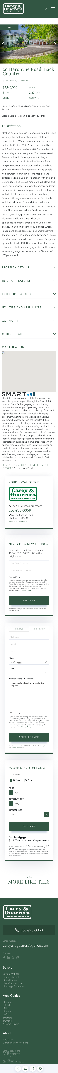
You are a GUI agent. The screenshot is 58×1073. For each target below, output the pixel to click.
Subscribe (29, 600)
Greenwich (42, 465)
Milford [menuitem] (6, 1008)
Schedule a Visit (39, 629)
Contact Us (13, 522)
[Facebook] (4, 958)
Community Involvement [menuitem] (15, 1042)
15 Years (28, 780)
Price (11, 788)
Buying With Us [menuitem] (11, 973)
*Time (11, 668)
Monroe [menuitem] (7, 1011)
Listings (15, 465)
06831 (8, 468)
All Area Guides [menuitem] (11, 1023)
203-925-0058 (20, 510)
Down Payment (16, 799)
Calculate (29, 826)
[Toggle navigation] (53, 8)
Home (5, 465)
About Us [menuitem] (8, 1039)
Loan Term (14, 774)
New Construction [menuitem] (12, 983)
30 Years (16, 780)
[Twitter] (13, 958)
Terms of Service (16, 747)
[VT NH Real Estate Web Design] (29, 1053)
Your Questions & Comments (21, 678)
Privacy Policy (26, 590)
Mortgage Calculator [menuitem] (13, 986)
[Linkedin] (8, 958)
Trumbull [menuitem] (7, 1020)
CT (22, 465)
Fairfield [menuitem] (7, 1005)
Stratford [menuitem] (7, 1017)
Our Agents (23, 522)
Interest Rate (15, 810)
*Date (11, 658)
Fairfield (31, 465)
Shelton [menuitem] (7, 1001)
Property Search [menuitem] (11, 976)
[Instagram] (17, 958)
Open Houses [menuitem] (10, 980)
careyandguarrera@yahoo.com (25, 945)
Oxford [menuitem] (6, 1014)
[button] (4, 44)
